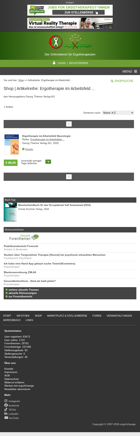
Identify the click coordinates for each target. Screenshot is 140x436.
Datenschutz (11, 378)
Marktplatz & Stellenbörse (67, 315)
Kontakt (8, 368)
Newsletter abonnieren (17, 389)
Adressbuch (11, 320)
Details (29, 149)
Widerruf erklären (14, 382)
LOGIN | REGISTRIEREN (72, 63)
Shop (21, 80)
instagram (14, 401)
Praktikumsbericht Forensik (21, 246)
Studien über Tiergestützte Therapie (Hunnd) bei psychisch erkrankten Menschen (55, 255)
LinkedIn (13, 413)
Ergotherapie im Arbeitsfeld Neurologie (46, 135)
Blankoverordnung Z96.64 (20, 272)
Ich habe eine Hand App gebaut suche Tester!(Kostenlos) (39, 263)
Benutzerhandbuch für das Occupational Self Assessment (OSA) (54, 205)
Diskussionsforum (14, 229)
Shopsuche (123, 81)
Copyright (98, 424)
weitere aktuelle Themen (24, 289)
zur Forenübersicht (20, 296)
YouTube (14, 418)
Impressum (10, 372)
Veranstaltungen (119, 315)
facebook (14, 405)
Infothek (23, 315)
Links (29, 320)
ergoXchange (128, 424)
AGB (7, 375)
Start (7, 315)
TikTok (12, 409)
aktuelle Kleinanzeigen (23, 293)
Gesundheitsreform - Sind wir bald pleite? (30, 281)
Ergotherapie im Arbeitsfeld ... (47, 139)
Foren (96, 315)
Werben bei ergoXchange (19, 385)
